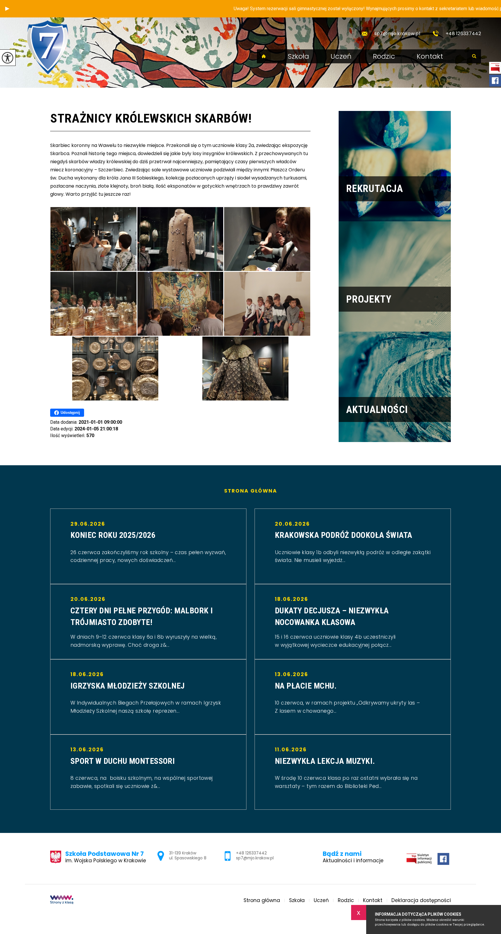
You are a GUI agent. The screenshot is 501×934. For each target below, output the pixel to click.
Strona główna (264, 56)
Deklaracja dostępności (421, 900)
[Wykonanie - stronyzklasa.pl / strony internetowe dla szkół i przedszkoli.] (61, 900)
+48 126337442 (463, 33)
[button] (7, 8)
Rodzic (384, 56)
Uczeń (341, 56)
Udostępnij (70, 412)
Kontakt (430, 56)
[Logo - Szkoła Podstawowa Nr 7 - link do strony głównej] (47, 47)
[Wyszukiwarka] (474, 56)
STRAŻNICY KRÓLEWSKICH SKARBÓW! (151, 118)
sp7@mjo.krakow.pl (397, 33)
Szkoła (298, 56)
